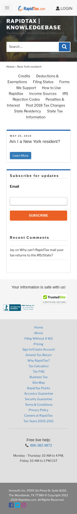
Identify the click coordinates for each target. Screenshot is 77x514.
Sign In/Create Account (38, 349)
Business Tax (39, 377)
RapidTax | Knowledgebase (33, 24)
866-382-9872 (41, 445)
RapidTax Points (38, 388)
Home (10, 66)
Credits (24, 76)
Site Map (38, 383)
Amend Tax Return (38, 355)
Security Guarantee (38, 399)
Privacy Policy (39, 410)
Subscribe (38, 215)
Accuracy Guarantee (38, 393)
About (38, 333)
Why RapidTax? (38, 360)
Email (14, 186)
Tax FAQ (38, 371)
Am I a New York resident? (34, 141)
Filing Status (43, 82)
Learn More (20, 155)
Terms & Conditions (38, 405)
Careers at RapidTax (38, 415)
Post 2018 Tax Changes (45, 105)
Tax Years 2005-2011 (38, 421)
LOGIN (66, 8)
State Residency (27, 111)
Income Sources (42, 93)
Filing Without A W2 (38, 338)
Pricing (38, 344)
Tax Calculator (38, 366)
